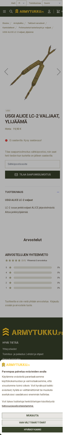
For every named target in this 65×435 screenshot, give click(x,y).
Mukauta (32, 415)
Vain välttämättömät (32, 422)
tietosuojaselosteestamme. (18, 405)
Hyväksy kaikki (32, 429)
